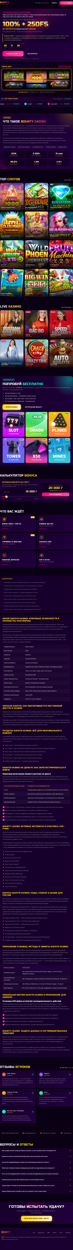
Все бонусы (32, 54)
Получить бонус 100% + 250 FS (36, 1218)
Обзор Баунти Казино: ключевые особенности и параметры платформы (24, 582)
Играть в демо (12, 407)
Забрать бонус (12, 54)
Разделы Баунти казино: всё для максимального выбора (20, 589)
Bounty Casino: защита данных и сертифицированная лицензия (22, 609)
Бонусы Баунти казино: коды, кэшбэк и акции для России (20, 599)
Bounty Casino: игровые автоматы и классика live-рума (20, 596)
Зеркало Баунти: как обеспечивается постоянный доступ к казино (23, 586)
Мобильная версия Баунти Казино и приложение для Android (21, 606)
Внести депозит (55, 494)
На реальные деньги (33, 407)
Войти (54, 3)
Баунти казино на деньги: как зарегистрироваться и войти (21, 592)
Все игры (67, 180)
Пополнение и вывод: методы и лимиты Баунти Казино (20, 602)
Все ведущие (66, 307)
